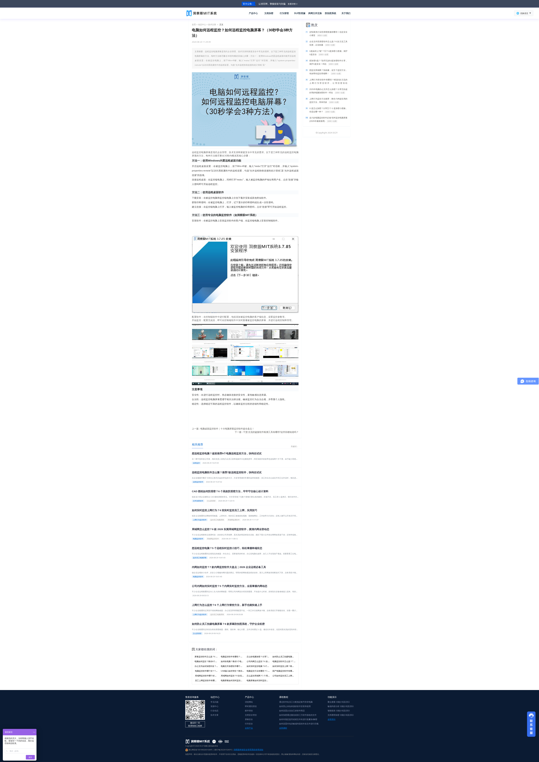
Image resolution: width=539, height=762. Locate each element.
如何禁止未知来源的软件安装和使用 (295, 706)
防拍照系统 (330, 13)
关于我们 (346, 13)
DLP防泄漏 (299, 13)
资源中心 (214, 706)
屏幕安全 (249, 719)
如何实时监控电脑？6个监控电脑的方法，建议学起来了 (271, 666)
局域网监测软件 (234, 520)
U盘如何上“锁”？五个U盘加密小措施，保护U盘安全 (328, 53)
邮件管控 (249, 710)
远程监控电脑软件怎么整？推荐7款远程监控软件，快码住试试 (226, 472)
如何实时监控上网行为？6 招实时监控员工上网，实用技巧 (224, 510)
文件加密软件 (198, 501)
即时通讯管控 (251, 706)
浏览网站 (249, 702)
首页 (194, 24)
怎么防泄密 (211, 501)
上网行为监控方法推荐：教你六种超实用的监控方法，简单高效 (328, 100)
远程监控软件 (198, 482)
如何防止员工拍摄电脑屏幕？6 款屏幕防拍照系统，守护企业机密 (228, 624)
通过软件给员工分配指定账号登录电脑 (296, 702)
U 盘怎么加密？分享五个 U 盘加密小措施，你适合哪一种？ (328, 110)
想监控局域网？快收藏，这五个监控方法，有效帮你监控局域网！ (328, 72)
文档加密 (268, 13)
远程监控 (196, 463)
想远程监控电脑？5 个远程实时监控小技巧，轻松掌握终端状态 (227, 548)
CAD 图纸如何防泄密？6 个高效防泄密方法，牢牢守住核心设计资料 (230, 491)
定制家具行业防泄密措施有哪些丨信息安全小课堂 (328, 33)
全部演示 (331, 719)
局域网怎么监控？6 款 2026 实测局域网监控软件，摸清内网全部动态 (230, 529)
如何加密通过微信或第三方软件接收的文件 (298, 715)
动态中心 (202, 24)
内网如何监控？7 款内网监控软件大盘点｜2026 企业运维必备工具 (229, 567)
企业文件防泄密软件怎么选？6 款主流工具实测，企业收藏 (328, 43)
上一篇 (223, 428)
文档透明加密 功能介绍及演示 (341, 715)
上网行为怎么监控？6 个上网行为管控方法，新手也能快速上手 (227, 605)
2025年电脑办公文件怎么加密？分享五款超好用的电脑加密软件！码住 (328, 91)
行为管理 (284, 13)
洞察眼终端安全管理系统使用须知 (248, 749)
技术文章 (212, 24)
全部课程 (283, 728)
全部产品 (249, 728)
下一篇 (267, 432)
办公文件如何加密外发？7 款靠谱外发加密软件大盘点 (218, 666)
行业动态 (214, 710)
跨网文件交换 (315, 13)
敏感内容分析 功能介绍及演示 (341, 706)
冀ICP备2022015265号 (223, 750)
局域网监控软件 (213, 539)
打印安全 (249, 723)
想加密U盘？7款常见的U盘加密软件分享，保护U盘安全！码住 (328, 62)
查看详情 (292, 4)
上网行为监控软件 (199, 520)
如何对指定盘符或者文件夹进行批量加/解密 (298, 719)
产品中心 (253, 13)
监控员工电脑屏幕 (217, 520)
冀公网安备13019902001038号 (201, 750)
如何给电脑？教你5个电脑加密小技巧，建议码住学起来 (245, 661)
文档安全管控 (251, 715)
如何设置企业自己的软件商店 (292, 710)
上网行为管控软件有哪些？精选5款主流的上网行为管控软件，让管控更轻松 (328, 82)
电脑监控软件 (198, 539)
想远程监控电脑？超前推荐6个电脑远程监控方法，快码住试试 (226, 453)
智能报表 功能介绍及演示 (339, 710)
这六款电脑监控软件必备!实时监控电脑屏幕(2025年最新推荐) (328, 119)
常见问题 (214, 702)
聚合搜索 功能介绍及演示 (339, 702)
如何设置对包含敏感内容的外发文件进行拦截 (298, 723)
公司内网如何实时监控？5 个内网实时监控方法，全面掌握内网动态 (229, 586)
